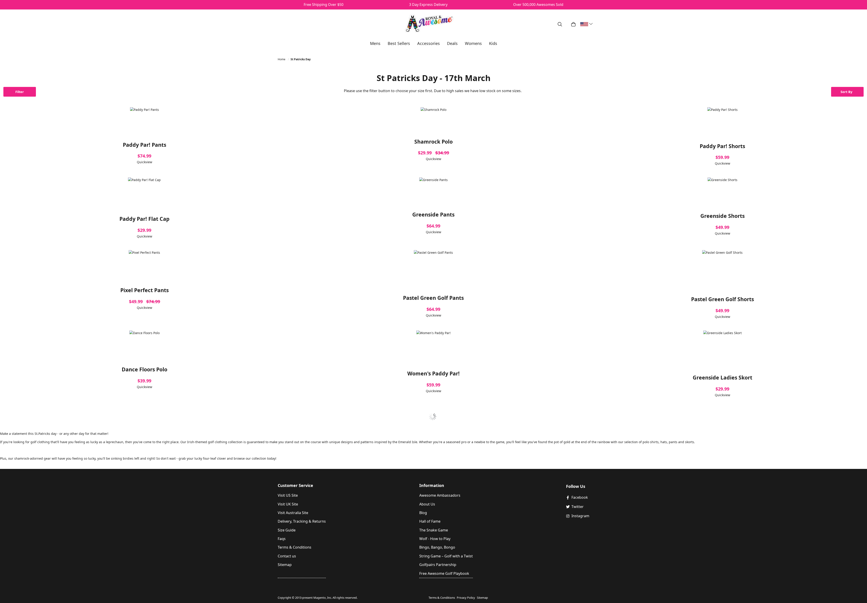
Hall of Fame (429, 521)
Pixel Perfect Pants (144, 290)
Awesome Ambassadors (439, 495)
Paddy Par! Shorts (722, 146)
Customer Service (295, 485)
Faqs (282, 538)
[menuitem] (375, 43)
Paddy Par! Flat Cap (144, 218)
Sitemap (285, 564)
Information (431, 485)
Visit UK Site (288, 504)
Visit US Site (288, 495)
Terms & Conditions (294, 547)
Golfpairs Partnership (437, 564)
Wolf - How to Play (434, 538)
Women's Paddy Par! (433, 373)
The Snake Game (433, 530)
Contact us (287, 556)
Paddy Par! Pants (144, 144)
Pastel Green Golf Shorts (722, 299)
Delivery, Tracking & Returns (302, 521)
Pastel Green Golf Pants (433, 297)
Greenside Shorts (722, 215)
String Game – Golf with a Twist (446, 556)
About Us (427, 504)
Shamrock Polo (433, 141)
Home (282, 59)
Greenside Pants (433, 214)
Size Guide (287, 530)
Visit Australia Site (293, 512)
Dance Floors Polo (144, 369)
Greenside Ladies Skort (722, 377)
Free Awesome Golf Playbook (444, 573)
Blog (423, 512)
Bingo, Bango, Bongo (437, 547)
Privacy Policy (466, 598)
